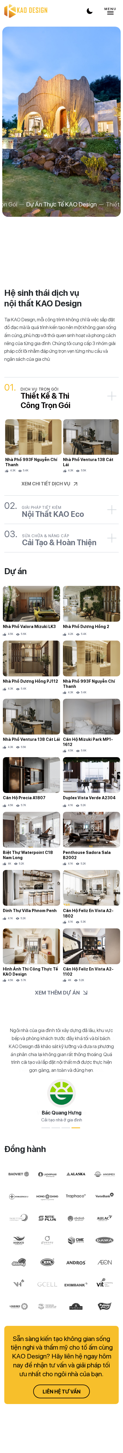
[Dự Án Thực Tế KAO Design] (61, 122)
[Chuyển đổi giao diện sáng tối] (89, 11)
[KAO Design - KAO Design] (25, 11)
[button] (45, 1127)
